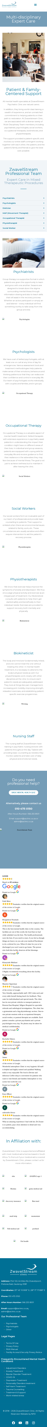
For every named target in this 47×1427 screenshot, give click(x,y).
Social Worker (9, 228)
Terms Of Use (12, 1343)
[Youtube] (20, 1423)
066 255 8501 (28, 1302)
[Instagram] (33, 1423)
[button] (35, 5)
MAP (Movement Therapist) (15, 213)
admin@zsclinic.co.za (10, 1311)
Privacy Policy (12, 1346)
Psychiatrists (8, 198)
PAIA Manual (12, 1349)
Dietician (7, 208)
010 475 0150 (14, 1296)
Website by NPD (28, 1414)
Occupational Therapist (13, 218)
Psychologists (9, 203)
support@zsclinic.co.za (17, 1308)
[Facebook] (14, 1423)
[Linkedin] (27, 1423)
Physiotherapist (10, 223)
